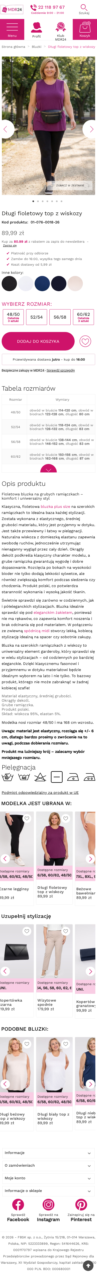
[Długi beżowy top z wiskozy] (75, 283)
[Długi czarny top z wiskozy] (9, 283)
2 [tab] (38, 201)
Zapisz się (10, 245)
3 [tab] (42, 201)
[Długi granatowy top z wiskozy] (58, 283)
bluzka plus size (55, 506)
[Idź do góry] (88, 1265)
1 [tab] (33, 201)
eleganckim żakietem (53, 612)
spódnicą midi (36, 631)
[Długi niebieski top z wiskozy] (42, 283)
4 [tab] (47, 201)
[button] (5, 858)
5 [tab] (52, 201)
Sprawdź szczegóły (61, 370)
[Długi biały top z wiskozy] (25, 283)
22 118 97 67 (51, 7)
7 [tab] (61, 201)
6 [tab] (56, 201)
